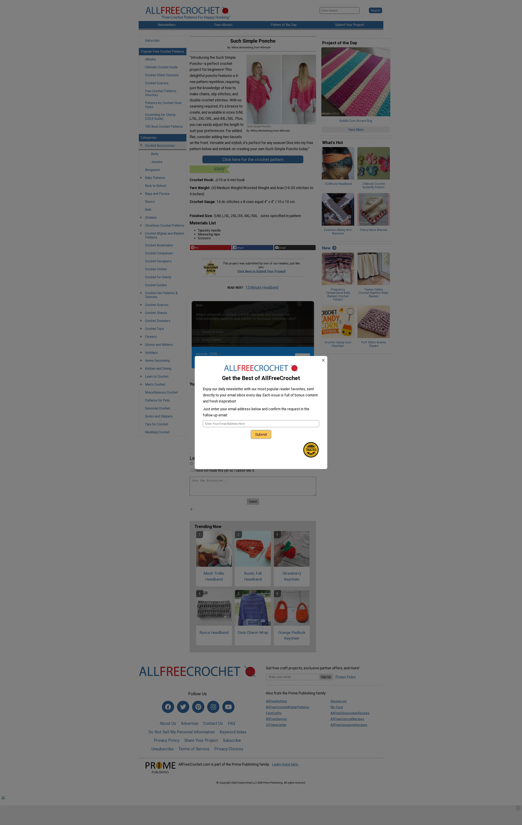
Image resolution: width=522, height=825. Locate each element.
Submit (261, 434)
